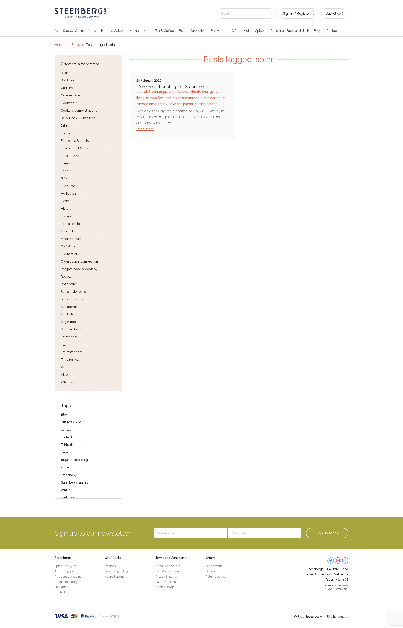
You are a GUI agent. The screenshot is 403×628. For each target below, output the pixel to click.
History (66, 208)
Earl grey (67, 133)
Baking (66, 72)
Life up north (70, 216)
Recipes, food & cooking (79, 269)
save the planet (181, 104)
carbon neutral (215, 98)
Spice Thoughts (65, 566)
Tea (63, 344)
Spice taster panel (74, 291)
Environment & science (77, 148)
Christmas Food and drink (289, 31)
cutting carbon (206, 104)
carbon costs (192, 98)
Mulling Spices (254, 31)
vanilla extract (71, 497)
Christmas (68, 88)
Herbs (65, 201)
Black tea (67, 80)
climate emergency (151, 104)
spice (65, 467)
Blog (317, 31)
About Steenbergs (67, 582)
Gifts (235, 31)
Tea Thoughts (64, 571)
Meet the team (71, 239)
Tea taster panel (72, 352)
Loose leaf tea (71, 223)
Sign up (327, 533)
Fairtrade (67, 171)
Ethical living (70, 155)
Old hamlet (69, 254)
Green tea (68, 186)
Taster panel (70, 337)
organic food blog (74, 460)
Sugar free (68, 322)
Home (59, 45)
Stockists (61, 587)
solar (177, 98)
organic (66, 452)
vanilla (65, 490)
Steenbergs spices (74, 482)
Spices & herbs (72, 299)
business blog (71, 422)
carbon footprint (158, 98)
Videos (66, 374)
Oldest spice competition (79, 261)
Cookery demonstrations (79, 110)
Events (65, 163)
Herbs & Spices (112, 31)
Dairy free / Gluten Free (78, 118)
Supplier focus (71, 329)
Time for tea (70, 359)
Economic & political (76, 140)
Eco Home (218, 31)
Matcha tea (68, 231)
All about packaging (68, 576)
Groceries (198, 31)
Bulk (182, 31)
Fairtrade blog (71, 444)
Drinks (65, 125)
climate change (202, 92)
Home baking (139, 31)
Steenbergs (69, 306)
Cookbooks (69, 103)
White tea (68, 382)
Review (66, 276)
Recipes (332, 31)
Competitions (70, 95)
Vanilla (66, 367)
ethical (66, 429)
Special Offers (73, 31)
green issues (178, 92)
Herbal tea (68, 193)
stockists (67, 314)
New (92, 31)
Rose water (69, 284)
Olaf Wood (69, 246)
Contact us (62, 592)
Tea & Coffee (164, 31)
